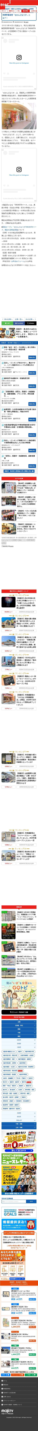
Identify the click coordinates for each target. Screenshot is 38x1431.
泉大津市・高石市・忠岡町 (11, 1097)
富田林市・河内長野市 (23, 1101)
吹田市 (31, 1078)
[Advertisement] (19, 569)
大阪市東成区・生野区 (9, 1063)
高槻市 (21, 1086)
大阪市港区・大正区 (9, 1067)
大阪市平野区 (23, 1074)
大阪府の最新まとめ (9, 1051)
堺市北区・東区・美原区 (10, 1093)
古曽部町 (14, 540)
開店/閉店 (25, 11)
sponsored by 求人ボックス (29, 343)
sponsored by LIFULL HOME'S (19, 1284)
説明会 (4, 543)
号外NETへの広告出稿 (9, 1392)
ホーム (5, 1380)
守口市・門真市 (21, 1078)
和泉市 (24, 1097)
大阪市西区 (22, 1063)
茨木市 (5, 1082)
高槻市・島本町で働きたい (11, 343)
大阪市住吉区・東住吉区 (12, 1070)
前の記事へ (8, 319)
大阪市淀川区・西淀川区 (10, 1055)
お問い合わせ (7, 1396)
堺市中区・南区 (25, 1093)
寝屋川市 (28, 1086)
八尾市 (20, 1089)
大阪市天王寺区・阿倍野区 (26, 1067)
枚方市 (5, 1089)
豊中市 (26, 1082)
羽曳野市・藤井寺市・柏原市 (11, 1108)
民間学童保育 (31, 540)
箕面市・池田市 (14, 1082)
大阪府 (26, 22)
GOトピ (4, 11)
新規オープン (22, 540)
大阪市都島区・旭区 (9, 1059)
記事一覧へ (19, 319)
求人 (19, 11)
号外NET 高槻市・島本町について (12, 1404)
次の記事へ (30, 319)
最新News (11, 11)
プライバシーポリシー (9, 1400)
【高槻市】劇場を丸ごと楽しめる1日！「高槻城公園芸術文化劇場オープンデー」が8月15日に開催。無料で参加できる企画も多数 (26, 642)
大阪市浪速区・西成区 (9, 1074)
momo (11, 546)
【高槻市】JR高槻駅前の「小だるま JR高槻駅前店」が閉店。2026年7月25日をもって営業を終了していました (26, 700)
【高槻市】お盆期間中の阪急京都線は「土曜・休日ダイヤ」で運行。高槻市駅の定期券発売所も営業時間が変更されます (26, 778)
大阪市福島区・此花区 (27, 1055)
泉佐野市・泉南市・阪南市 (11, 1105)
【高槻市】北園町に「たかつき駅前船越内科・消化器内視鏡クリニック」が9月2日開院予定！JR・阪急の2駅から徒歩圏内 (26, 947)
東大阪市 (12, 1089)
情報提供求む (7, 1388)
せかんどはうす (6, 540)
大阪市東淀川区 (29, 1051)
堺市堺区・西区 (29, 1089)
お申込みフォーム (17, 261)
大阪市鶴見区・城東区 (24, 1059)
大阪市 (20, 1051)
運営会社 (5, 1384)
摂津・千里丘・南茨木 (9, 1086)
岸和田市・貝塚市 (8, 1101)
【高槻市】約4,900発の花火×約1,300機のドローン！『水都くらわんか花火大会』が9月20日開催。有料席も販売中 (26, 603)
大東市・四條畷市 (8, 1078)
